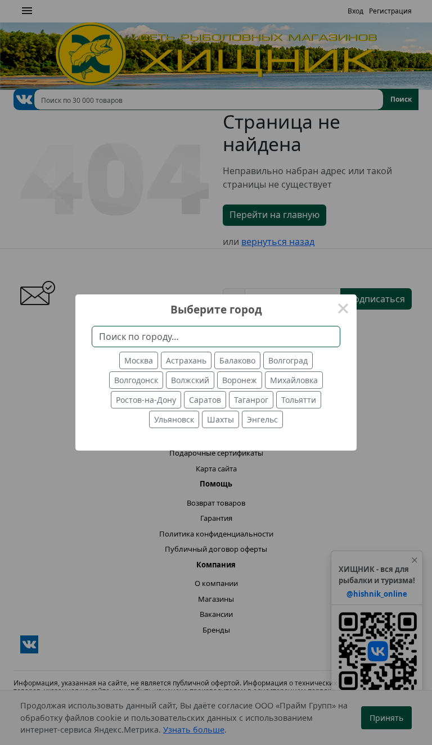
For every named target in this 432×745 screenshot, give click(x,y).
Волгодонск (136, 380)
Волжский (190, 380)
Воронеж (239, 380)
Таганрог (251, 399)
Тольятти (298, 399)
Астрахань (186, 360)
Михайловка (294, 380)
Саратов (205, 399)
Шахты (220, 419)
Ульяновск (174, 419)
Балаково (237, 360)
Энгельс (262, 419)
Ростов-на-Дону (146, 399)
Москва (138, 360)
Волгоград (288, 360)
